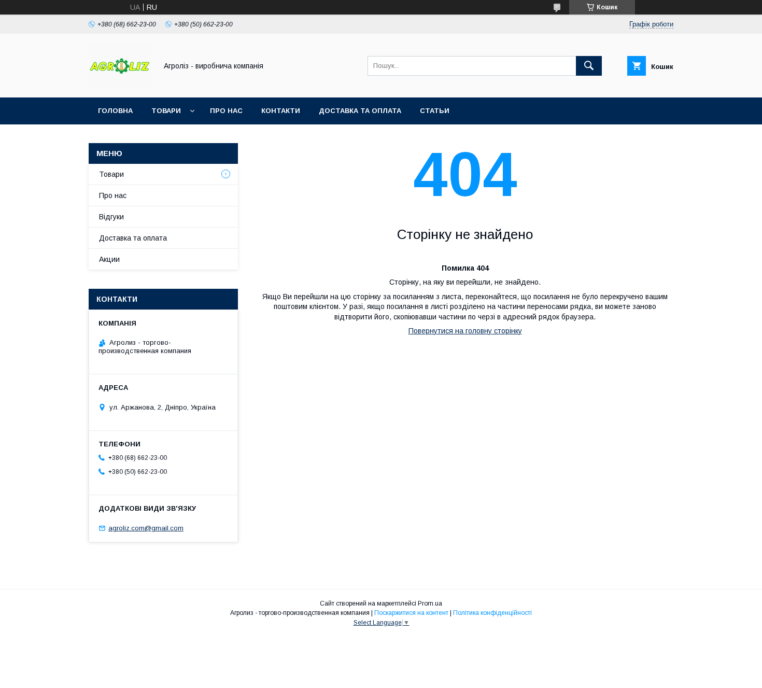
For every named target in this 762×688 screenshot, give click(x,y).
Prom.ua (430, 603)
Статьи (434, 111)
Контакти (280, 111)
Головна (115, 111)
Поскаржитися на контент (411, 612)
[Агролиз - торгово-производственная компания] (120, 84)
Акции (109, 259)
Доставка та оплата (360, 111)
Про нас (226, 111)
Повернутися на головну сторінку (465, 331)
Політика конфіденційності (492, 612)
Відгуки (111, 217)
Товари (166, 111)
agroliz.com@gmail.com (146, 528)
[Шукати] (589, 66)
